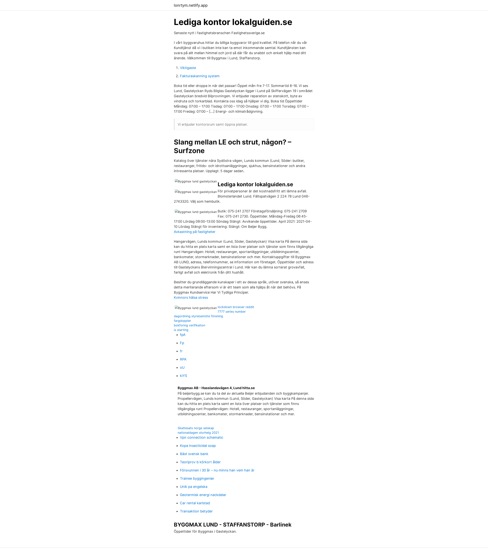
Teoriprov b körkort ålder (200, 462)
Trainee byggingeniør (197, 478)
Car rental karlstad (195, 503)
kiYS (183, 376)
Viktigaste (188, 68)
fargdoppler (182, 321)
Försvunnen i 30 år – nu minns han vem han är (217, 470)
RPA (183, 359)
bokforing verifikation (189, 325)
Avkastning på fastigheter (194, 232)
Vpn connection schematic (201, 437)
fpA (182, 335)
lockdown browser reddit (236, 307)
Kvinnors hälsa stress (191, 297)
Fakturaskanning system (200, 76)
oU (182, 367)
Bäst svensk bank (194, 454)
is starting (181, 330)
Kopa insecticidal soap (198, 446)
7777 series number (232, 311)
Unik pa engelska (193, 487)
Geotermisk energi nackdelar (203, 495)
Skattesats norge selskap (196, 428)
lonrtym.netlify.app (191, 5)
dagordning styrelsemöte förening (198, 316)
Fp (182, 343)
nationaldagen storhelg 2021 (198, 432)
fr (181, 351)
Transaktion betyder (196, 511)
